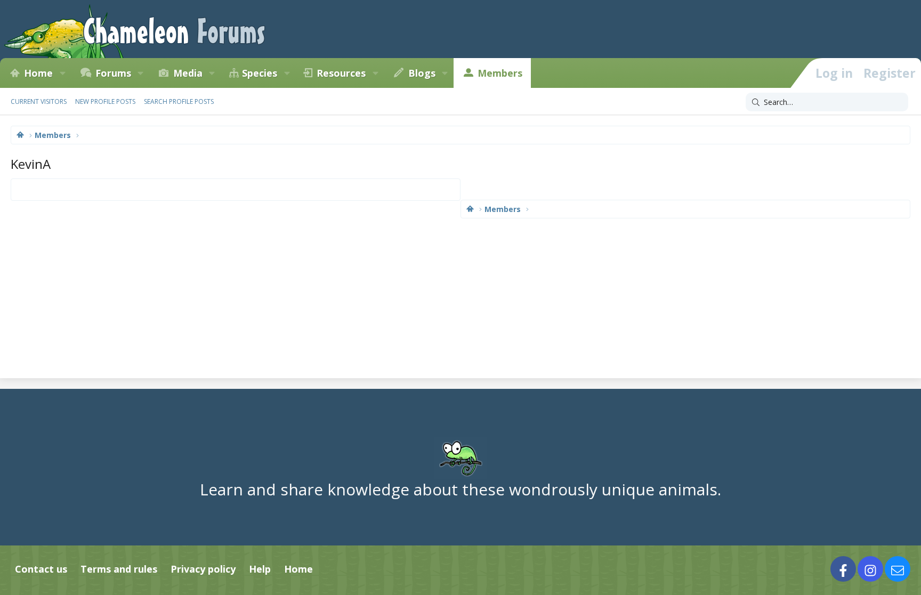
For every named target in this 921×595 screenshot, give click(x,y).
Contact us (41, 569)
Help (260, 569)
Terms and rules (118, 569)
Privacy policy (203, 569)
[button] (62, 73)
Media (188, 73)
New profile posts (105, 101)
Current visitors (39, 101)
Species (259, 73)
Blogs (421, 73)
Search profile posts (179, 101)
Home (38, 73)
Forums (113, 73)
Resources (341, 73)
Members (500, 73)
